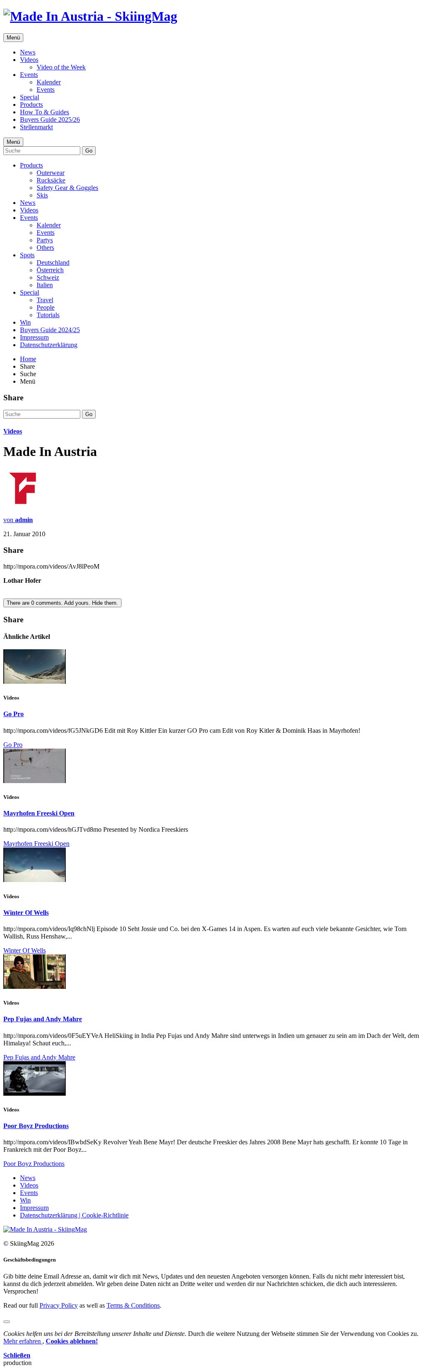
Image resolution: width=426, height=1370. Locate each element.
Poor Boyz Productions (36, 1125)
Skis (42, 195)
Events (29, 74)
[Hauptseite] (90, 16)
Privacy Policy (59, 1305)
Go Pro (13, 713)
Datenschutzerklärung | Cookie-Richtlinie (74, 1215)
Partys (45, 240)
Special (29, 97)
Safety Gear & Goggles (67, 187)
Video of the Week (61, 67)
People (45, 307)
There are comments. (62, 603)
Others (45, 247)
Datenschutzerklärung (48, 344)
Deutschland (53, 262)
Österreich (50, 270)
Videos (29, 59)
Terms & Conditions (133, 1305)
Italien (45, 284)
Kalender (49, 82)
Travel (45, 299)
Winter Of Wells (26, 912)
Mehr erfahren (22, 1341)
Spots (27, 255)
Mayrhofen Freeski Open (38, 813)
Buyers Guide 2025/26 (50, 119)
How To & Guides (44, 112)
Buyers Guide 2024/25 (50, 329)
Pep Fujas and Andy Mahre (42, 1019)
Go (88, 151)
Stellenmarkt (36, 127)
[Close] (6, 1322)
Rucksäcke (51, 180)
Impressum (34, 337)
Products (31, 104)
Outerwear (50, 172)
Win (25, 322)
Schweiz (48, 277)
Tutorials (48, 314)
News (27, 52)
